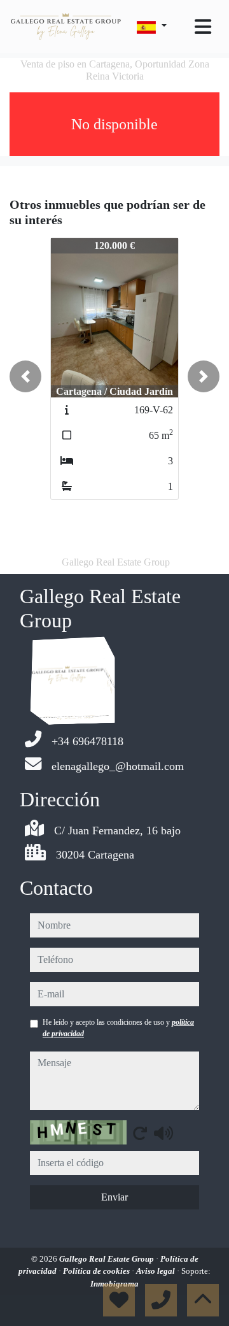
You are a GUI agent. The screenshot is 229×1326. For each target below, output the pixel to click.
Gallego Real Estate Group (107, 1259)
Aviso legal (156, 1271)
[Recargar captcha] (140, 1133)
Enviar (114, 1197)
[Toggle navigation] (203, 27)
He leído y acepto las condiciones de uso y (118, 1028)
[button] (25, 376)
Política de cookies (97, 1271)
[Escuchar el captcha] (163, 1133)
